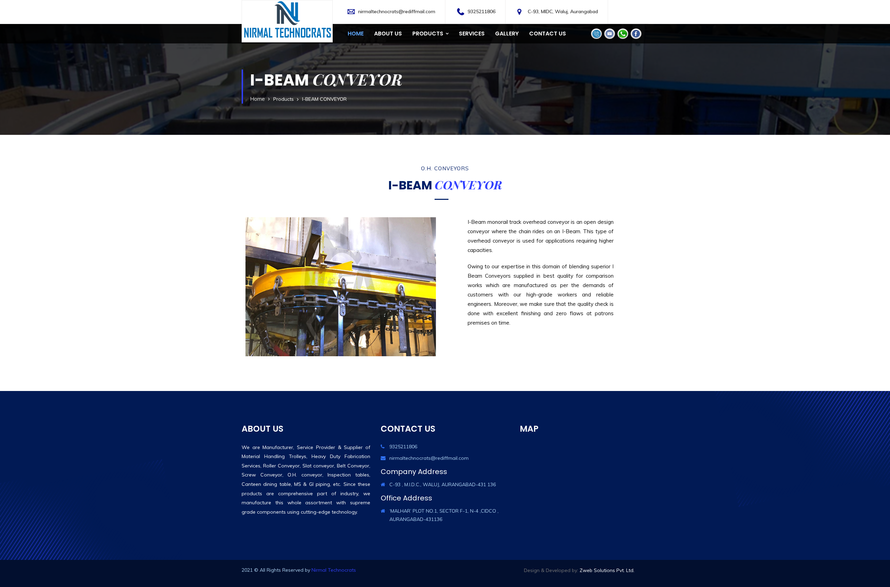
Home (257, 98)
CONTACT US (547, 34)
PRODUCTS (427, 34)
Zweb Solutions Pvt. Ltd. (607, 570)
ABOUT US (388, 34)
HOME (356, 34)
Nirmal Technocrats (334, 570)
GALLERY (507, 34)
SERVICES (472, 34)
